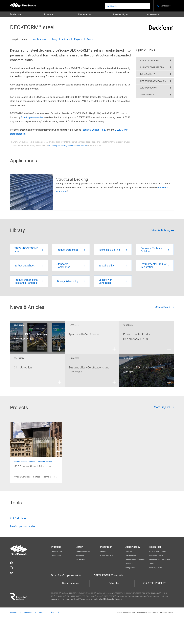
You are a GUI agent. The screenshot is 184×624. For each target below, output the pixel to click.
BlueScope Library (149, 60)
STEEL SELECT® (147, 95)
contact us (82, 146)
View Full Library (161, 230)
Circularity (129, 564)
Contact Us (28, 612)
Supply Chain (130, 568)
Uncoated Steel (57, 552)
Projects (78, 39)
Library (47, 14)
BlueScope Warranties (152, 67)
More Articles (162, 307)
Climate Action (130, 556)
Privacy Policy (55, 612)
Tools (90, 39)
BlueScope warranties (32, 117)
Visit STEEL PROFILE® (154, 583)
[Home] (23, 5)
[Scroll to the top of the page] (178, 618)
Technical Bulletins (83, 552)
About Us (13, 612)
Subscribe (114, 583)
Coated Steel (56, 556)
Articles (66, 39)
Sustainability (119, 14)
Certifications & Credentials (135, 560)
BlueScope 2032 (155, 568)
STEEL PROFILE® (106, 556)
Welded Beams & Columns (24, 462)
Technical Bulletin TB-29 (94, 129)
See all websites (70, 583)
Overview (128, 552)
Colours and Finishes (157, 552)
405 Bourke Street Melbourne (32, 466)
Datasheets (80, 556)
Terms (41, 612)
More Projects (162, 407)
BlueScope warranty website (61, 146)
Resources (83, 14)
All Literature (80, 560)
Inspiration (152, 14)
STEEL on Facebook (11, 563)
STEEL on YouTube (11, 572)
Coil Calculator (148, 88)
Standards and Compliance (159, 560)
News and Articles (156, 556)
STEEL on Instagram (11, 567)
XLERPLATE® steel (45, 462)
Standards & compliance (153, 81)
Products (14, 14)
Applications (39, 39)
